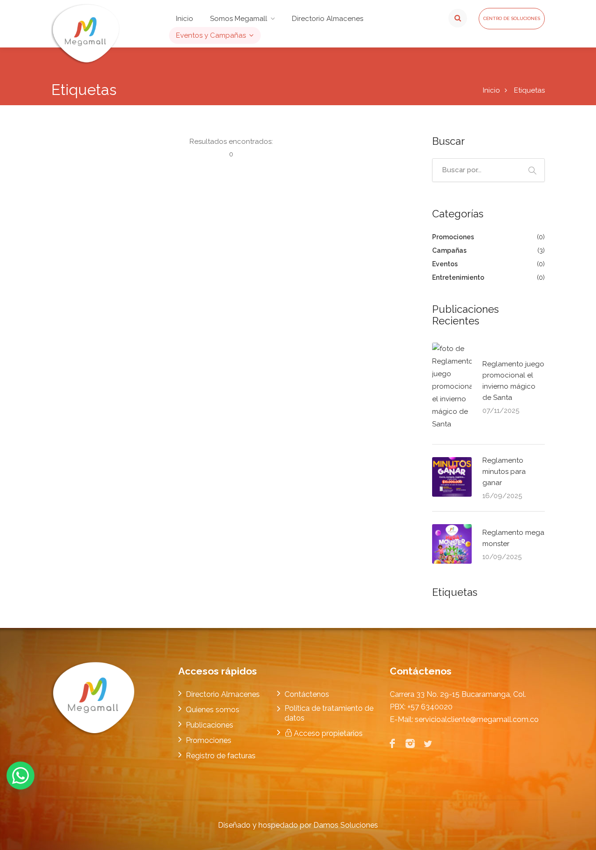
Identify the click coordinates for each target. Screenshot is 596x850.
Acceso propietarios (327, 733)
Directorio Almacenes (327, 18)
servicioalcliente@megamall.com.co (477, 719)
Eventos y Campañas (211, 35)
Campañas (450, 250)
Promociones (453, 237)
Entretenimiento (459, 277)
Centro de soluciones (511, 18)
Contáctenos (306, 694)
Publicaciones (209, 725)
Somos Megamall (238, 18)
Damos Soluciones (345, 825)
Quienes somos (212, 709)
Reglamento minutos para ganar (504, 471)
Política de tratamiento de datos (328, 713)
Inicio (184, 18)
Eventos (445, 264)
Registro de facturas (221, 755)
